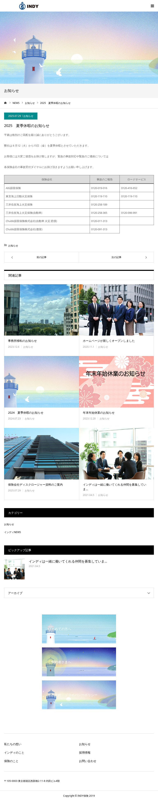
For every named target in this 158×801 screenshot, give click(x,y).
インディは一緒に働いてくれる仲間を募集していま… (114, 487)
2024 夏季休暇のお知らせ (25, 413)
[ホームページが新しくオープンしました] (116, 310)
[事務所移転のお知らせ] (41, 310)
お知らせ (28, 116)
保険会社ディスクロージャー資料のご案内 (35, 484)
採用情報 (85, 752)
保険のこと (11, 761)
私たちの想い (12, 744)
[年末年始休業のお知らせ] (116, 382)
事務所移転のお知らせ (22, 341)
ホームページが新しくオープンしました (109, 341)
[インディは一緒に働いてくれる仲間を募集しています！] (116, 453)
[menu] (152, 6)
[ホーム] (5, 103)
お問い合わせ (87, 761)
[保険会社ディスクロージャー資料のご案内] (41, 453)
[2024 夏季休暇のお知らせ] (41, 382)
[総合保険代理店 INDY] (28, 6)
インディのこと (14, 752)
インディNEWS (12, 532)
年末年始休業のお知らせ (99, 413)
